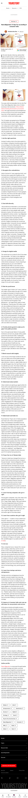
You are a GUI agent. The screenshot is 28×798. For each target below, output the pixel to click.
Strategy (5, 715)
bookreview (19, 708)
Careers (11, 770)
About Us (3, 770)
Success (5, 711)
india (13, 705)
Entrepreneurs (6, 708)
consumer (19, 722)
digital (14, 711)
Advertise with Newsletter (8, 765)
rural (13, 729)
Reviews (13, 21)
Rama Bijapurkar (5, 666)
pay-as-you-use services (9, 718)
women (5, 705)
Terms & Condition (5, 772)
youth (14, 715)
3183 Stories (21, 31)
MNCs (4, 725)
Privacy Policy (22, 770)
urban (4, 729)
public (13, 725)
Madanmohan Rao (12, 31)
